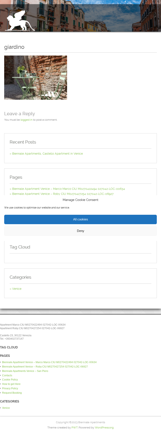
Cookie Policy (10, 379)
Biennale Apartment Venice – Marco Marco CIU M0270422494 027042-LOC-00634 (68, 188)
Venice (16, 288)
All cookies (80, 219)
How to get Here (11, 384)
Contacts (7, 375)
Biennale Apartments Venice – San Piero (25, 371)
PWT (74, 427)
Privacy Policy (10, 388)
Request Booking (12, 392)
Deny (80, 231)
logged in (26, 119)
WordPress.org (104, 427)
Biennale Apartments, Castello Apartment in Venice (47, 153)
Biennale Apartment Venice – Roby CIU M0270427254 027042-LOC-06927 (63, 193)
